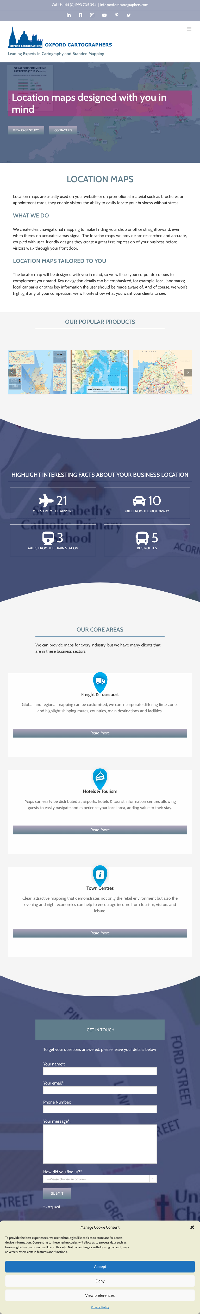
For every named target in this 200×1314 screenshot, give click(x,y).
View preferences (100, 1295)
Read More (100, 732)
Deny (100, 1281)
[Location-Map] (162, 371)
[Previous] (12, 372)
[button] (192, 1227)
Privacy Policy (100, 1307)
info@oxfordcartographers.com (124, 4)
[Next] (188, 372)
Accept (100, 1266)
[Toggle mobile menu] (189, 29)
